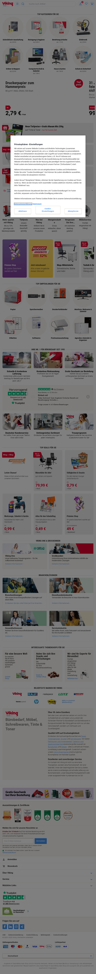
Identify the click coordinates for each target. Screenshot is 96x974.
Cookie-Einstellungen (48, 210)
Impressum (37, 204)
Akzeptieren (73, 211)
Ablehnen (22, 211)
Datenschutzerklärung (23, 204)
